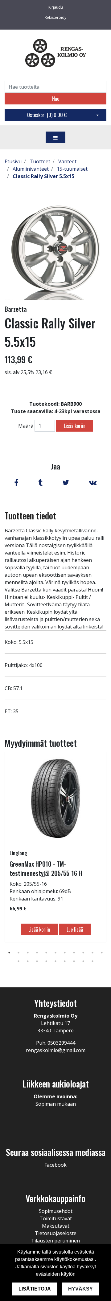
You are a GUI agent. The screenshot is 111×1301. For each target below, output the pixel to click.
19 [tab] (83, 961)
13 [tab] (28, 961)
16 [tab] (55, 961)
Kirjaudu (55, 7)
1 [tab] (9, 952)
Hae (55, 98)
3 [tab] (28, 952)
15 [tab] (46, 961)
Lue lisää (75, 929)
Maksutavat (55, 1225)
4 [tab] (37, 952)
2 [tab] (18, 952)
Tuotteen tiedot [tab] (30, 515)
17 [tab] (65, 961)
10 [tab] (92, 952)
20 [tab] (92, 961)
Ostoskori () (47, 115)
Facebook (55, 1164)
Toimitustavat (55, 1218)
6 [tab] (55, 952)
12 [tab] (18, 961)
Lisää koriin (74, 425)
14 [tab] (37, 961)
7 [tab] (65, 952)
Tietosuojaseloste (55, 1233)
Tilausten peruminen (55, 1240)
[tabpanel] (55, 847)
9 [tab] (83, 952)
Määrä (25, 425)
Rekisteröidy (55, 17)
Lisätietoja (34, 1288)
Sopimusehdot (55, 1211)
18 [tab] (74, 961)
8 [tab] (74, 952)
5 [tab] (46, 952)
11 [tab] (102, 952)
